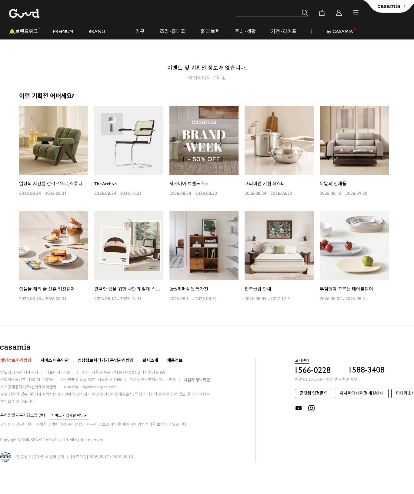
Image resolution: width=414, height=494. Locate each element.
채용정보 (175, 360)
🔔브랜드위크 (23, 31)
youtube (298, 408)
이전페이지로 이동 (207, 77)
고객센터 (302, 361)
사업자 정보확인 (197, 380)
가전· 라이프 (283, 31)
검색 (305, 12)
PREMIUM (63, 31)
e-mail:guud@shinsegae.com (90, 387)
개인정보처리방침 (16, 360)
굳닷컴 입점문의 (313, 393)
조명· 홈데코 (172, 31)
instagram (312, 408)
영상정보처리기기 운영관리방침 (106, 360)
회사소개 (150, 360)
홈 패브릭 (210, 31)
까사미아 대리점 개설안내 (361, 393)
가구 (140, 31)
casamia (15, 347)
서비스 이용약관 (54, 360)
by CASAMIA (340, 31)
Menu (355, 12)
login (338, 12)
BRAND (96, 31)
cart (322, 12)
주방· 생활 (245, 31)
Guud (24, 13)
